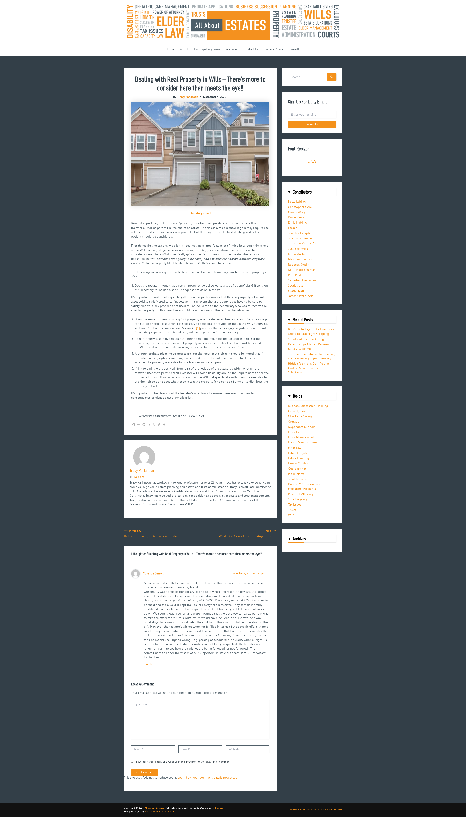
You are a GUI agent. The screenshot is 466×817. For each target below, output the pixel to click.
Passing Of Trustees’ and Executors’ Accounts (304, 486)
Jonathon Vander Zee (302, 243)
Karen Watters (297, 254)
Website (139, 477)
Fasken (292, 228)
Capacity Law (297, 411)
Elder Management (301, 437)
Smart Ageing (297, 499)
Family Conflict (298, 463)
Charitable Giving (300, 416)
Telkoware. (218, 808)
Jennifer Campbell (300, 233)
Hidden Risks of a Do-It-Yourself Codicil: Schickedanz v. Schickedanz (309, 368)
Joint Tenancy (297, 479)
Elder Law (294, 448)
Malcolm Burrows (300, 259)
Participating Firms (207, 49)
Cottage (293, 421)
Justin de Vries (298, 249)
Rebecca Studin (298, 265)
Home (170, 49)
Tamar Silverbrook (300, 296)
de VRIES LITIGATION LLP (159, 811)
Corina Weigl (297, 212)
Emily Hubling (297, 222)
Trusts (292, 510)
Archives (232, 49)
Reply (149, 664)
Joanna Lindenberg (301, 238)
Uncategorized (200, 213)
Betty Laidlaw (297, 202)
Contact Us (251, 49)
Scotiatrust (295, 285)
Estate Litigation (299, 453)
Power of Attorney (300, 494)
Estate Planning (298, 458)
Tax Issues (294, 504)
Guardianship (297, 469)
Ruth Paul (294, 275)
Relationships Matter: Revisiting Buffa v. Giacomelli (310, 346)
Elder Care (295, 432)
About (184, 49)
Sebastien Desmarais (302, 280)
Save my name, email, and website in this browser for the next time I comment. (183, 762)
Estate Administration (303, 442)
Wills (291, 515)
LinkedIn (294, 49)
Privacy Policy (273, 49)
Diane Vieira (296, 217)
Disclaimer (313, 810)
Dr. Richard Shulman (302, 270)
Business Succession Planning (308, 406)
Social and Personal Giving (306, 339)
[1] (198, 328)
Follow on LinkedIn (331, 810)
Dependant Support (301, 427)
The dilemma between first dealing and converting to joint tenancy (312, 356)
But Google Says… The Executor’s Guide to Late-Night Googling (311, 331)
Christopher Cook (300, 207)
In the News (296, 474)
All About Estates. (155, 808)
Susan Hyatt (296, 291)
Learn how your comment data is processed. (208, 777)
